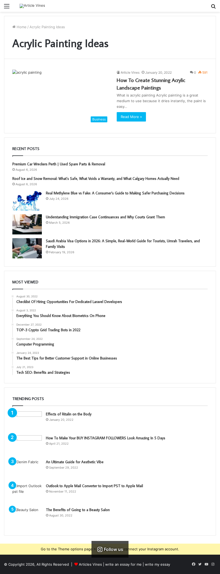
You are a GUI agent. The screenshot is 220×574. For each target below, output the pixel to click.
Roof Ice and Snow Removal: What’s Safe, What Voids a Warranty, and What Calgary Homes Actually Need (95, 178)
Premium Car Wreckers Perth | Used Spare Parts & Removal (58, 164)
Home (21, 27)
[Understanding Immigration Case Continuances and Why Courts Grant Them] (27, 224)
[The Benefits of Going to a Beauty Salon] (27, 517)
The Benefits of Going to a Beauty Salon (78, 509)
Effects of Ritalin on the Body (68, 414)
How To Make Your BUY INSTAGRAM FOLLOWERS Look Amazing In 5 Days (105, 438)
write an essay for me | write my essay (137, 564)
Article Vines (130, 72)
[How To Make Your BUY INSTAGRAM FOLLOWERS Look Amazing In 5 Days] (27, 445)
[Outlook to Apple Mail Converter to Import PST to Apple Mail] (27, 493)
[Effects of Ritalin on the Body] (27, 421)
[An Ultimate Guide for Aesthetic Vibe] (27, 469)
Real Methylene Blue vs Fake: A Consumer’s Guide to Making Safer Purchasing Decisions (115, 193)
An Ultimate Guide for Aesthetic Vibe (75, 461)
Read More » (131, 117)
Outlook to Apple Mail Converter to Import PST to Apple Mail (94, 485)
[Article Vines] (32, 6)
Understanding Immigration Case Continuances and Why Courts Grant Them (105, 217)
